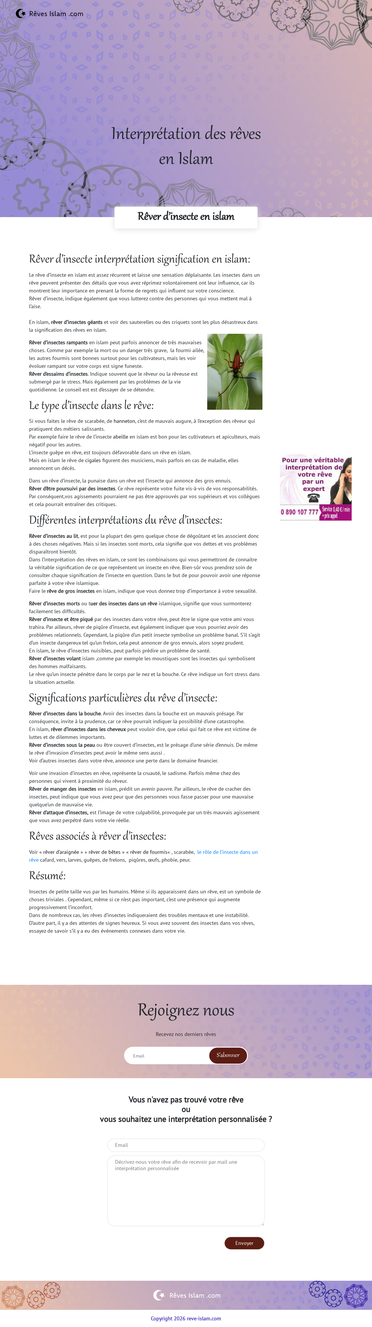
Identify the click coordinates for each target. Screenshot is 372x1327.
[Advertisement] (186, 82)
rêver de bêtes (105, 852)
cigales (93, 460)
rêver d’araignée (61, 852)
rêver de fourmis (148, 852)
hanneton (124, 421)
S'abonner (228, 1055)
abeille (120, 436)
